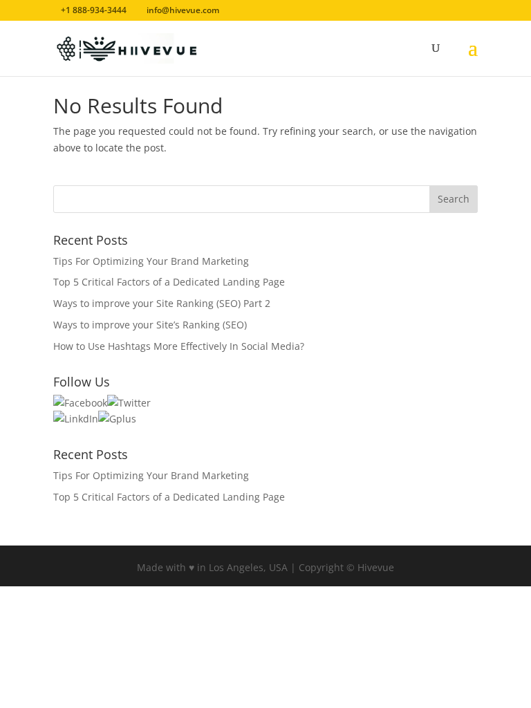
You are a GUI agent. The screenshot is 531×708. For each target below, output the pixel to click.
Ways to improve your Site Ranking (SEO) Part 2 (161, 303)
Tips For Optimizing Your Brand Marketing (151, 261)
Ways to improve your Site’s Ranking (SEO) (150, 324)
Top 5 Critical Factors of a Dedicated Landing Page (169, 281)
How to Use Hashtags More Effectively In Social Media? (178, 346)
